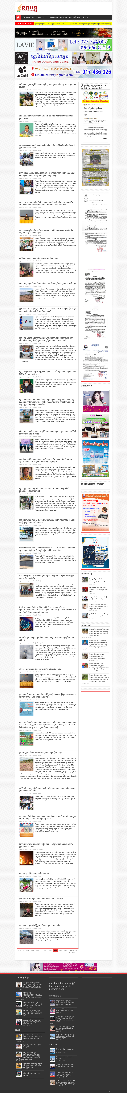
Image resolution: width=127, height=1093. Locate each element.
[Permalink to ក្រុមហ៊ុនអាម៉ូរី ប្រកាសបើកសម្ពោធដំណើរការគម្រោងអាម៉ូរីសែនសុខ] (52, 1066)
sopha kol (21, 89)
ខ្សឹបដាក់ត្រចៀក (36, 17)
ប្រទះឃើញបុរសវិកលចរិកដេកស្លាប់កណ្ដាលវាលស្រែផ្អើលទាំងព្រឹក (40, 753)
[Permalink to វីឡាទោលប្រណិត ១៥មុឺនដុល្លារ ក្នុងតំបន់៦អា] (52, 1058)
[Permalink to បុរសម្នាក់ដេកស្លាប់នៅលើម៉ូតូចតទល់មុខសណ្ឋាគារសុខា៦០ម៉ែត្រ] (26, 937)
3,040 (19, 955)
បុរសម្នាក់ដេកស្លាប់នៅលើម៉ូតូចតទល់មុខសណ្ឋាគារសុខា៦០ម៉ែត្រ (40, 925)
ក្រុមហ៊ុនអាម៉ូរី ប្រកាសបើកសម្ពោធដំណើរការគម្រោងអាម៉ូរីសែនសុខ (65, 1065)
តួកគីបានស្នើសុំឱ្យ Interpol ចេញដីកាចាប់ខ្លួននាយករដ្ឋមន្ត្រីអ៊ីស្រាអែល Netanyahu (66, 1028)
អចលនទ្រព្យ (63, 17)
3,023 (65, 950)
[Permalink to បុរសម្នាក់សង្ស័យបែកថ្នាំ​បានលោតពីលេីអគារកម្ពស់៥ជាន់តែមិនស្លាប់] (26, 910)
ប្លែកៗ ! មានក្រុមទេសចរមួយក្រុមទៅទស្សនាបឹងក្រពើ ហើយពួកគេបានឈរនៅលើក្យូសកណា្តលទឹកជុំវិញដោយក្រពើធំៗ (97, 580)
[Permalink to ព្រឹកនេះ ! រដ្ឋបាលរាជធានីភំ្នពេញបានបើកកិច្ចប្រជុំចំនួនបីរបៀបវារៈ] (26, 681)
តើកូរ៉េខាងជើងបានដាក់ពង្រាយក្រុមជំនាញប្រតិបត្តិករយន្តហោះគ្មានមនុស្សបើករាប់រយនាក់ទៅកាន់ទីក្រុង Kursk (65, 1019)
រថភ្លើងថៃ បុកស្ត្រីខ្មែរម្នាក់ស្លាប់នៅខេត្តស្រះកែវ (34, 873)
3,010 (37, 950)
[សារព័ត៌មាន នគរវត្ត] (27, 10)
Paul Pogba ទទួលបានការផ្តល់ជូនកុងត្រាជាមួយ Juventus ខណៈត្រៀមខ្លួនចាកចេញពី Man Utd (98, 589)
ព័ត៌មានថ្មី (39, 89)
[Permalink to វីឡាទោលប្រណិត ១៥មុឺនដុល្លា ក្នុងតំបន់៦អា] (52, 1051)
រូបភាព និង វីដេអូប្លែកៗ (75, 17)
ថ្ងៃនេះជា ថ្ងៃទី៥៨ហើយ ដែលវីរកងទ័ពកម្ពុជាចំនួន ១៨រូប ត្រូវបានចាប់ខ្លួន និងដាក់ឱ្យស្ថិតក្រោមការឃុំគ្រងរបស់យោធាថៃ (32, 1037)
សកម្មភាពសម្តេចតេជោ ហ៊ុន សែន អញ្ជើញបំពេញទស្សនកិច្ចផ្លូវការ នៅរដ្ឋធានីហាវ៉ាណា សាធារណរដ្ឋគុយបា (32, 1003)
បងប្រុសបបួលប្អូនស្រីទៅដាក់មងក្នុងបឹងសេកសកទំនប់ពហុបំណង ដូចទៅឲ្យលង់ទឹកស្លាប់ (47, 283)
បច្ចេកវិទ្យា (34, 314)
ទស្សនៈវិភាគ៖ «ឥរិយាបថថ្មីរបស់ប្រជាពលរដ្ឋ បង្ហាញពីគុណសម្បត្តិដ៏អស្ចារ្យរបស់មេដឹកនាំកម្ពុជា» (32, 1065)
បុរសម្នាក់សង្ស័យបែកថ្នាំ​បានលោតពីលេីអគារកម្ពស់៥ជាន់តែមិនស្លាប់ (41, 899)
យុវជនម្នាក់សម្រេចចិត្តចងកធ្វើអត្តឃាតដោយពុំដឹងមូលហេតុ (38, 258)
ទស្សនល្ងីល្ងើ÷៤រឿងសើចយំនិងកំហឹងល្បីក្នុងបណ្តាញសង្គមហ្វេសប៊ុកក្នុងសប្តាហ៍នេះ (32, 1073)
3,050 (24, 955)
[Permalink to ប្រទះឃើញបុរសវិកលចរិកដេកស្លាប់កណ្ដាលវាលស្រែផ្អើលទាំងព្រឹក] (26, 764)
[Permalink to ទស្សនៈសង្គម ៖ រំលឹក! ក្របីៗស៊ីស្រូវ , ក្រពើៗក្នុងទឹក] (18, 1046)
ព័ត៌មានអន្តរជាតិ (53, 17)
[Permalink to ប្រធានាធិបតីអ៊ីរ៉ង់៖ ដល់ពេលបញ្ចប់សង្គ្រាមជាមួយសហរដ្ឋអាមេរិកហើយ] (52, 1010)
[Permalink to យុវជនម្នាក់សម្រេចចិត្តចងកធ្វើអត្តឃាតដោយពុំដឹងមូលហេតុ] (26, 270)
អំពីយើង (85, 17)
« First (19, 950)
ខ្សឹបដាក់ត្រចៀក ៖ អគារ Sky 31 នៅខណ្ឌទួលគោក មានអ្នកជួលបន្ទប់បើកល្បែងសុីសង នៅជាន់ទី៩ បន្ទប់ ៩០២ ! (97, 656)
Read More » (58, 106)
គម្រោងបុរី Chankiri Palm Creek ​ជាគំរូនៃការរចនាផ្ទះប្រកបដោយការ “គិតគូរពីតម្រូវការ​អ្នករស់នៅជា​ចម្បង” (65, 1082)
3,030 (73, 952)
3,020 (50, 950)
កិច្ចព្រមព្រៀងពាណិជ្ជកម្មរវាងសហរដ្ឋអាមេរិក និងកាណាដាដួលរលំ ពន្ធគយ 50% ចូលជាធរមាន (65, 1002)
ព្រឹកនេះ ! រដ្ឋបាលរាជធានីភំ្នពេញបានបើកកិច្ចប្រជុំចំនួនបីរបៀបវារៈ (40, 669)
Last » (32, 955)
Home (18, 17)
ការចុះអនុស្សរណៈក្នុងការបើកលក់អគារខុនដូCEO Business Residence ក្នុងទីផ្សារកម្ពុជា (64, 1074)
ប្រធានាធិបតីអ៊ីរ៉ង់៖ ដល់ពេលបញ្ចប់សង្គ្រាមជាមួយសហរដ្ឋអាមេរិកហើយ (65, 1009)
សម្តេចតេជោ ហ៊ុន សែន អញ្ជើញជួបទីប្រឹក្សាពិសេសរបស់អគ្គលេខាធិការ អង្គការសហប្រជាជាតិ (31, 1021)
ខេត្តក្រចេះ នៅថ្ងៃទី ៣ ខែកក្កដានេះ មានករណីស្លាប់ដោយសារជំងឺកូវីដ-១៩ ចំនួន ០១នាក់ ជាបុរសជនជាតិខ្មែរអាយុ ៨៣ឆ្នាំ (32, 1013)
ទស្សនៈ (45, 17)
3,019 (45, 950)
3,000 (32, 950)
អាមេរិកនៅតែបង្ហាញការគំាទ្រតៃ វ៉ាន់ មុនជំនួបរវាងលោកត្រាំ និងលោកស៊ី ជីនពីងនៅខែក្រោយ (65, 1036)
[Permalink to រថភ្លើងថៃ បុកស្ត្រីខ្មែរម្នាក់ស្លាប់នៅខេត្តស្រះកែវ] (26, 885)
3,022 (60, 950)
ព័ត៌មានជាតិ (25, 17)
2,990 (27, 950)
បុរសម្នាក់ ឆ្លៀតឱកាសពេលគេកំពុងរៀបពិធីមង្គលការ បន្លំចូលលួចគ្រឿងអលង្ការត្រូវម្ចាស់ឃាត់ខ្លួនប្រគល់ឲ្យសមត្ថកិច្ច (98, 606)
